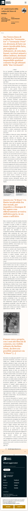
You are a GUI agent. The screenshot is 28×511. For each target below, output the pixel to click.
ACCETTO (19, 506)
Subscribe (7, 469)
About (4, 480)
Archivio (5, 485)
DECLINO (8, 506)
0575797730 (7, 496)
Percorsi (5, 482)
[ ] (13, 452)
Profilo (5, 487)
